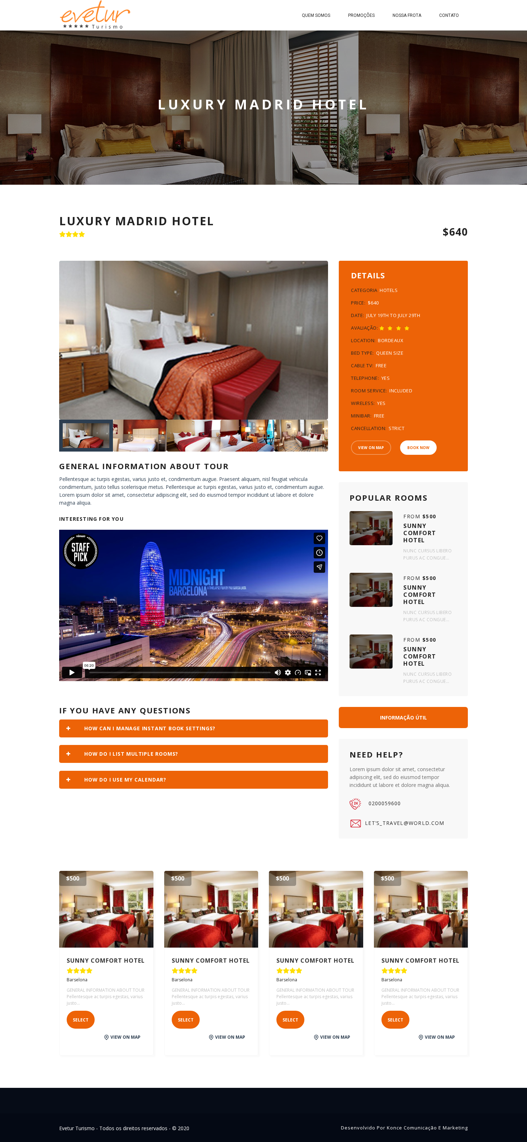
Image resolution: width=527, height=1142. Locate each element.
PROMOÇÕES (361, 15)
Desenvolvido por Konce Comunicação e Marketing (404, 1127)
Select (81, 1020)
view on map (125, 1037)
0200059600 (385, 803)
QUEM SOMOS (316, 15)
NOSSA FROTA (407, 15)
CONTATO (449, 15)
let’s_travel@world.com (405, 823)
